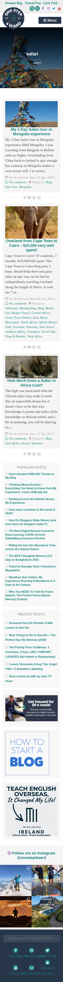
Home (26, 62)
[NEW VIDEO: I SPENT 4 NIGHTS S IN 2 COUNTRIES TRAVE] (47, 880)
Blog (49, 182)
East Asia (11, 187)
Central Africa (40, 313)
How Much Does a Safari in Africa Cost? (31, 382)
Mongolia (25, 187)
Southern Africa (15, 331)
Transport (33, 331)
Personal (18, 327)
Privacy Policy (48, 970)
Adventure (11, 308)
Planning (32, 327)
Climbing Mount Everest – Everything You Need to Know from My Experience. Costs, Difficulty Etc (31, 488)
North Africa (29, 322)
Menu (51, 20)
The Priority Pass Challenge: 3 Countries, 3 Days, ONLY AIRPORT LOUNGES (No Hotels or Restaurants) (30, 652)
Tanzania (37, 443)
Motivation (12, 322)
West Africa (35, 336)
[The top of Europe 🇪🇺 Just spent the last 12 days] (15, 880)
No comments (17, 182)
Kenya (25, 443)
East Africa (40, 317)
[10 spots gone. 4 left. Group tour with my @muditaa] (47, 911)
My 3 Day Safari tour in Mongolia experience (31, 131)
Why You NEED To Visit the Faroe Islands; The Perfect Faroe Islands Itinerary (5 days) (29, 595)
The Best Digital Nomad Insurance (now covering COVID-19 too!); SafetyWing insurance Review (29, 534)
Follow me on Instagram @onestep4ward (33, 855)
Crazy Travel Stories (18, 317)
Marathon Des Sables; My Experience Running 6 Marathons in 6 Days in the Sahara (30, 581)
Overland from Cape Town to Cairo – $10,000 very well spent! (31, 245)
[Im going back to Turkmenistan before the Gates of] (15, 911)
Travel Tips (48, 331)
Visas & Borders (15, 336)
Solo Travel (46, 327)
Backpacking (28, 308)
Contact (32, 973)
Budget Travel (21, 313)
